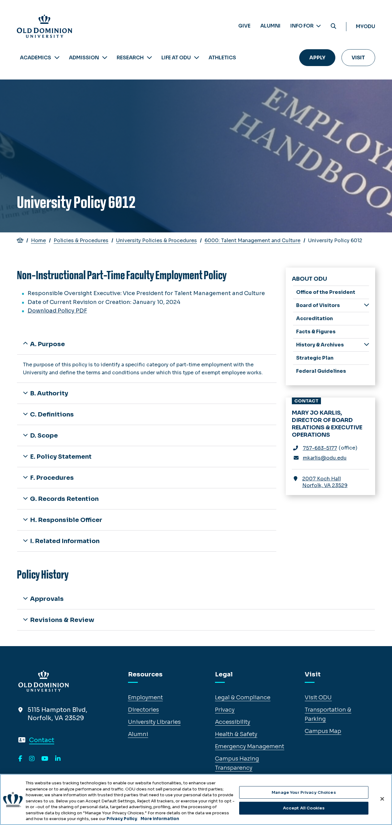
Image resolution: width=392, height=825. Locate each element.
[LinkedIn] (58, 759)
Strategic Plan (315, 358)
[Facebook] (20, 759)
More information (160, 818)
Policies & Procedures (81, 240)
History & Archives (320, 345)
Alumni (270, 26)
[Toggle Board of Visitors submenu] (366, 305)
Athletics (222, 57)
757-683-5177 (320, 448)
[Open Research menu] (149, 57)
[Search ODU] (333, 26)
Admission (84, 57)
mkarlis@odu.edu (325, 458)
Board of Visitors (318, 305)
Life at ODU (176, 57)
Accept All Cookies (304, 808)
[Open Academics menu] (57, 57)
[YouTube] (44, 759)
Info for (302, 26)
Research (130, 57)
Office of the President (325, 292)
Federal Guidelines (321, 371)
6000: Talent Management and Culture (252, 240)
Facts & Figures (316, 331)
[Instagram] (32, 759)
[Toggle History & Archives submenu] (366, 344)
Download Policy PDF (57, 310)
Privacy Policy (122, 818)
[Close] (382, 798)
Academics (35, 57)
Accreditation (314, 318)
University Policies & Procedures (156, 240)
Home (38, 240)
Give (244, 26)
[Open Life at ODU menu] (196, 57)
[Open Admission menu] (104, 57)
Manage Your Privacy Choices (304, 792)
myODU (365, 26)
